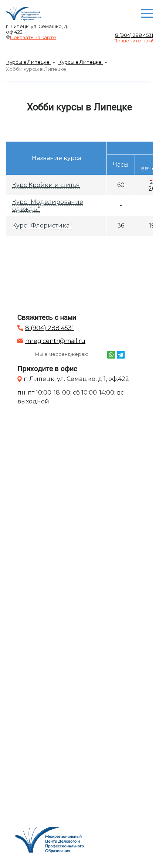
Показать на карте (33, 37)
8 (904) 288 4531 (134, 35)
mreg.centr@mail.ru (55, 340)
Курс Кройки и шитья (46, 184)
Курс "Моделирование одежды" (47, 205)
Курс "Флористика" (42, 225)
